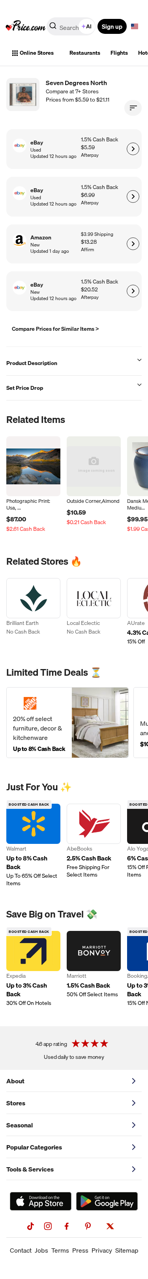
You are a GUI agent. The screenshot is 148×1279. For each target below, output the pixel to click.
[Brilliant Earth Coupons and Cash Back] (33, 611)
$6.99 (88, 195)
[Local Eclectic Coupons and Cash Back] (94, 611)
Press (80, 1250)
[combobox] (71, 26)
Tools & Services (30, 1169)
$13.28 (89, 242)
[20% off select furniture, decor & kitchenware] (67, 723)
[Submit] (53, 28)
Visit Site (132, 149)
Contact (21, 1250)
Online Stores (37, 52)
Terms (60, 1250)
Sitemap (127, 1250)
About (15, 1081)
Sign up (112, 26)
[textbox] (134, 26)
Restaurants (84, 52)
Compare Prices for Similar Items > (55, 328)
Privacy (102, 1250)
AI (89, 26)
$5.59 (88, 147)
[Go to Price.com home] (26, 26)
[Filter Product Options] (133, 108)
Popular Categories (34, 1147)
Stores (15, 1103)
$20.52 (89, 289)
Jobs (41, 1250)
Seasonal (19, 1125)
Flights (119, 52)
